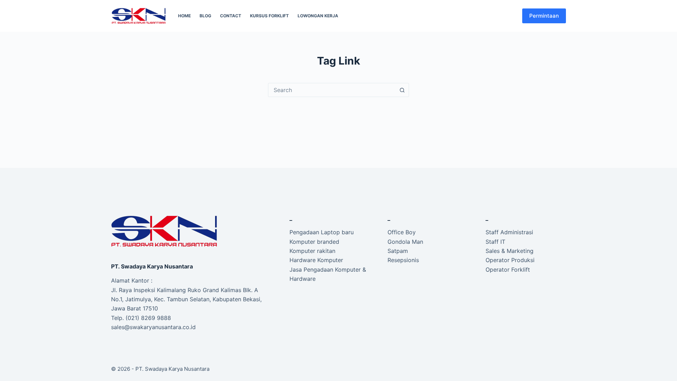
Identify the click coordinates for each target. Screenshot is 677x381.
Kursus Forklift (269, 15)
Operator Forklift (508, 269)
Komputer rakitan (312, 250)
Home (184, 15)
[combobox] (331, 90)
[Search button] (402, 90)
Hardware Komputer (316, 260)
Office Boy (402, 232)
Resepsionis (403, 260)
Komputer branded (314, 241)
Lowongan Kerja (318, 15)
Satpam (398, 250)
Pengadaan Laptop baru (321, 232)
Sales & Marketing (509, 250)
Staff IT (495, 241)
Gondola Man (405, 241)
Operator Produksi (510, 260)
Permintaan (544, 15)
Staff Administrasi (509, 232)
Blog (205, 15)
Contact (230, 15)
